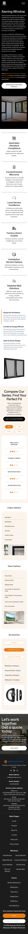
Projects (14, 825)
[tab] (14, 317)
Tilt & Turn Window (7, 870)
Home (14, 821)
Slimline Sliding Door (14, 882)
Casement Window (20, 860)
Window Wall (20, 869)
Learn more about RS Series (14, 419)
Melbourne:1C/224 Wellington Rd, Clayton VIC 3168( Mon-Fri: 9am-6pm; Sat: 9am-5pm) (14, 792)
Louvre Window (7, 864)
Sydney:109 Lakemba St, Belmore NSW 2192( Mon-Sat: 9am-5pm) (14, 799)
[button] (23, 3)
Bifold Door (14, 901)
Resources (14, 839)
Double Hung (20, 864)
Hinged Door (14, 896)
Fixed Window (7, 855)
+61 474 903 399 (14, 784)
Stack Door (14, 892)
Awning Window (20, 855)
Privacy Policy (14, 844)
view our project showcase (9, 77)
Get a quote (14, 748)
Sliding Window (7, 860)
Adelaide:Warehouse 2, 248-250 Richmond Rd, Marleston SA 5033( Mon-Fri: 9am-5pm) (14, 806)
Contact (14, 835)
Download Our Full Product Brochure (14, 85)
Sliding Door (14, 887)
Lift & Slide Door (14, 905)
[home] (4, 3)
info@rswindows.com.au (14, 777)
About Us (14, 830)
